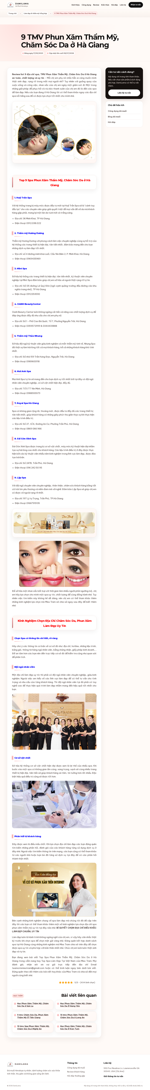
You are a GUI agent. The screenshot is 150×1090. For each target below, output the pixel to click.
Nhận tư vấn (136, 5)
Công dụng (86, 5)
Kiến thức (105, 5)
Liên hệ (123, 5)
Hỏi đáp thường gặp (76, 1076)
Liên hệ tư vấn (124, 93)
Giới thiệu (75, 5)
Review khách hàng (76, 1072)
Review (96, 5)
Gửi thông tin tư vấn (113, 1076)
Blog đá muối (114, 117)
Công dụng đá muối (117, 111)
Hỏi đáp (114, 5)
